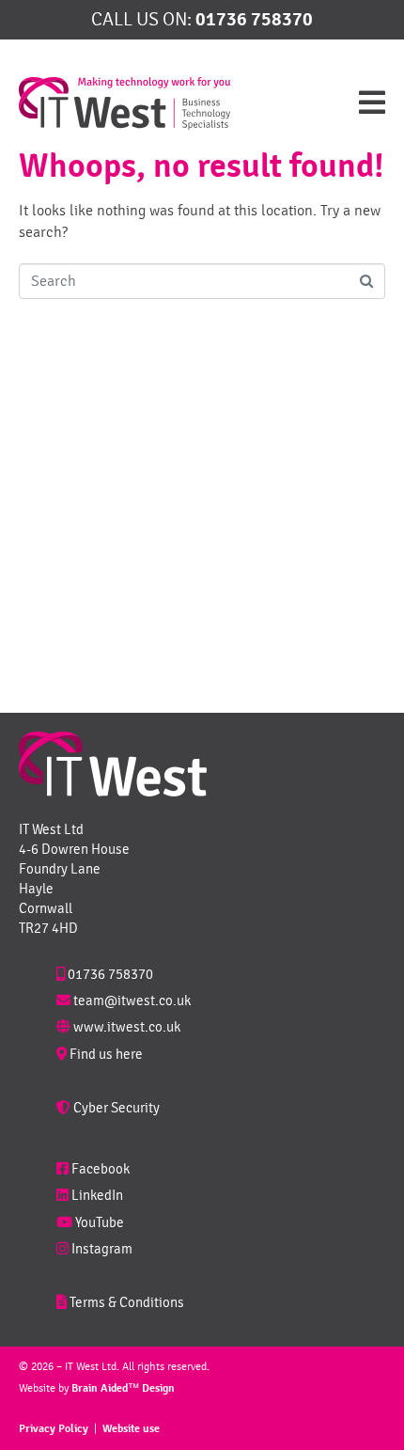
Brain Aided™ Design (123, 1388)
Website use (131, 1429)
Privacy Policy (53, 1429)
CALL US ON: (202, 19)
